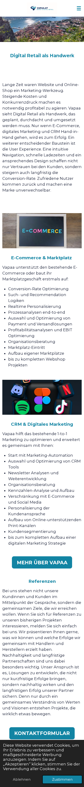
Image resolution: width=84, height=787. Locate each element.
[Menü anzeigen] (79, 8)
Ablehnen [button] (22, 779)
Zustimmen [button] (62, 779)
